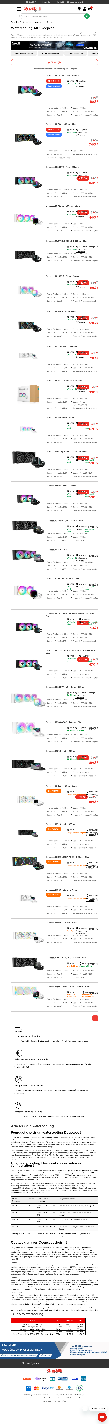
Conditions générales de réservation (35, 1395)
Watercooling (26, 22)
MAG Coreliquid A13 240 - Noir (33, 1329)
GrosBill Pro (33, 2)
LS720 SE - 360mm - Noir (33, 1324)
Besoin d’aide (47, 2)
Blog (64, 1401)
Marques (57, 1401)
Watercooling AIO (76, 53)
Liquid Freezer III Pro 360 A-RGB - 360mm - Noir (32, 1334)
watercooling (76, 33)
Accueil (14, 22)
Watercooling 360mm (50, 53)
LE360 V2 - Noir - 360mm (33, 1331)
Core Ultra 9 (50, 1233)
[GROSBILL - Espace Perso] (85, 9)
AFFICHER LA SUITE (54, 1337)
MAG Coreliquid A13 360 (32, 1327)
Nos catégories (30, 1363)
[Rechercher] (87, 16)
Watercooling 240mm (24, 53)
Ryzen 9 (40, 1227)
